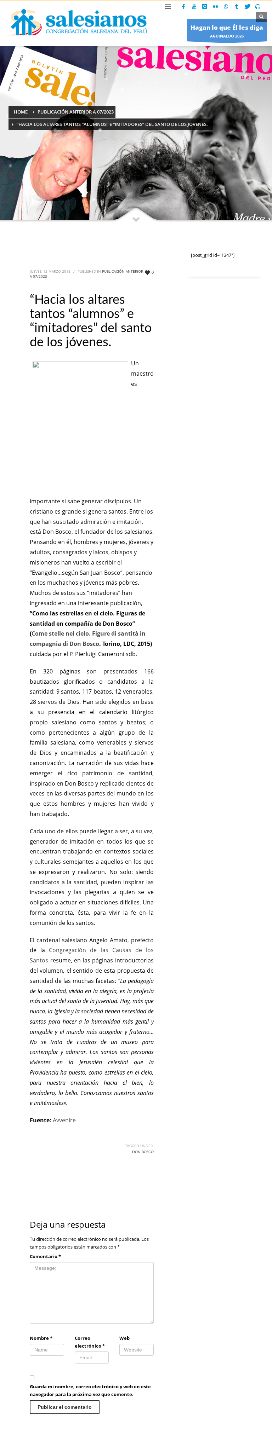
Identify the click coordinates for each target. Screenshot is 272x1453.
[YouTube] (194, 6)
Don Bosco (143, 1152)
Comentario (45, 1256)
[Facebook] (183, 6)
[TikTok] (236, 6)
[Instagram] (204, 6)
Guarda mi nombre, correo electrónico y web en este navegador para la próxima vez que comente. (90, 1390)
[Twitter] (247, 6)
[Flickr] (215, 6)
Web (124, 1338)
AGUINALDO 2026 (227, 31)
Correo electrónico (90, 1342)
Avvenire (64, 1120)
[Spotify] (258, 6)
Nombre (41, 1338)
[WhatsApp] (226, 6)
